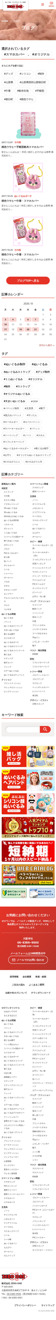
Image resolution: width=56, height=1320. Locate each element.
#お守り (7, 455)
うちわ (6, 581)
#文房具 (29, 408)
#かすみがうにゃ (11, 461)
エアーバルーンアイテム (42, 1090)
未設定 (5, 488)
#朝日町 (8, 99)
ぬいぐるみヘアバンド (13, 1132)
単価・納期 (40, 976)
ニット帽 (36, 1151)
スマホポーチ (9, 1202)
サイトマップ (47, 1305)
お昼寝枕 (7, 1161)
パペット (7, 621)
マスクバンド (38, 1172)
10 (5, 324)
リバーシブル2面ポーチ (14, 536)
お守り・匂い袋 (38, 596)
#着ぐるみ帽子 (41, 448)
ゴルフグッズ (38, 679)
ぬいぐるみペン (38, 528)
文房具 (33, 496)
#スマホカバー (14, 54)
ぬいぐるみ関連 (9, 614)
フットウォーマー (11, 1157)
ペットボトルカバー (40, 687)
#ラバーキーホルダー (13, 428)
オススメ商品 (9, 500)
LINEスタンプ (38, 703)
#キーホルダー (10, 421)
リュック (7, 666)
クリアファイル (38, 512)
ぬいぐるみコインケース (14, 650)
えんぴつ (36, 532)
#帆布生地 (23, 90)
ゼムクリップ (9, 1255)
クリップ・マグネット (41, 576)
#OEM (34, 401)
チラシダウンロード (41, 992)
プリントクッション (12, 683)
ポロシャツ (8, 545)
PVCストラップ (10, 1186)
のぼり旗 (7, 1073)
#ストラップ (23, 386)
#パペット (35, 428)
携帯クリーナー (38, 491)
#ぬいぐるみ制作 (14, 364)
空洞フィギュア (38, 563)
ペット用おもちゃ (11, 1044)
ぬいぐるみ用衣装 (11, 520)
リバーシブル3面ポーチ (14, 1048)
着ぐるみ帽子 (9, 634)
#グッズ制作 (43, 372)
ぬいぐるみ (8, 617)
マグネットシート (39, 571)
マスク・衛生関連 (38, 650)
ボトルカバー (9, 565)
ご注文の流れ (18, 984)
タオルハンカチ (10, 589)
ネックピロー (9, 1165)
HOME (5, 20)
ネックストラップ (39, 588)
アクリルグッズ (38, 580)
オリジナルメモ (38, 504)
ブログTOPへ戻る (28, 280)
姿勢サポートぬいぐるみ (14, 1121)
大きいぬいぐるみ (11, 630)
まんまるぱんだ (10, 1015)
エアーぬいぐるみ (11, 671)
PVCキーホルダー (11, 553)
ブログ (16, 20)
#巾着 (7, 90)
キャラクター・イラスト (42, 1250)
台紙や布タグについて (16, 992)
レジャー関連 (36, 671)
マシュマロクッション (13, 687)
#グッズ (8, 73)
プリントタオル (38, 625)
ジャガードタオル (39, 629)
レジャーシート (38, 691)
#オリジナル (41, 54)
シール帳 (7, 1239)
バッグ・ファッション (40, 601)
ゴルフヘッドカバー (40, 675)
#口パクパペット (31, 421)
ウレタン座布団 (10, 1173)
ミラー (35, 1160)
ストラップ (8, 491)
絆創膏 (35, 654)
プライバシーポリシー (25, 1305)
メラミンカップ (38, 1221)
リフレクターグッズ (40, 662)
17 (5, 329)
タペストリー (38, 1075)
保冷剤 (35, 695)
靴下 (34, 645)
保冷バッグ (37, 617)
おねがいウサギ (10, 1011)
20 (28, 329)
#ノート (27, 435)
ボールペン (8, 577)
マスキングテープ (39, 520)
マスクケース (38, 1168)
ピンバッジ (37, 592)
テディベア (8, 658)
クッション (7, 679)
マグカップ (37, 683)
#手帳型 (39, 90)
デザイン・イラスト (39, 700)
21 (35, 329)
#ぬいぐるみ (40, 364)
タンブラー (8, 593)
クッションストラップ (41, 567)
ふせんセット (38, 508)
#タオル (40, 435)
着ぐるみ (7, 654)
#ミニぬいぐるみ (13, 379)
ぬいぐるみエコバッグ (13, 646)
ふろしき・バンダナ (40, 641)
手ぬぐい (36, 637)
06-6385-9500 (28, 942)
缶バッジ (7, 561)
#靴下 (42, 408)
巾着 (34, 621)
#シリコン (25, 73)
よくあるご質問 (36, 984)
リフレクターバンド (40, 666)
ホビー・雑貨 (36, 541)
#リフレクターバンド (13, 441)
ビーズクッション (11, 1144)
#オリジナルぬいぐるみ (17, 393)
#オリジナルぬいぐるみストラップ (34, 455)
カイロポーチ (9, 638)
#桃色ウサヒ (27, 99)
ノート (35, 500)
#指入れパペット (12, 415)
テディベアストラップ (13, 1085)
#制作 (41, 73)
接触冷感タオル (38, 1131)
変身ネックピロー (11, 1169)
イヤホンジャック (11, 504)
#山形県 (8, 82)
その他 (6, 496)
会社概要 (27, 976)
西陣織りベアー (10, 1077)
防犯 (32, 658)
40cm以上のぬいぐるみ (14, 516)
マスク (6, 605)
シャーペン (8, 573)
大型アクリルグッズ (40, 1054)
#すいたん (32, 415)
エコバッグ (37, 604)
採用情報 (14, 976)
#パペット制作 (11, 408)
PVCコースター (38, 1237)
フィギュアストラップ (41, 559)
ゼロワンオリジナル (11, 1007)
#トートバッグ (10, 435)
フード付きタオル (39, 633)
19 (20, 329)
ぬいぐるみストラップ (13, 625)
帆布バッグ (37, 608)
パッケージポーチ (39, 1205)
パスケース (8, 524)
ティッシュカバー (11, 1117)
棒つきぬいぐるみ (11, 540)
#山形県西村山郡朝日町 (33, 82)
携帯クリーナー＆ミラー (14, 1194)
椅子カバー (8, 662)
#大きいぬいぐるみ (14, 401)
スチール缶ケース (39, 1038)
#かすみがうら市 (34, 461)
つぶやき (7, 609)
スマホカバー (9, 1198)
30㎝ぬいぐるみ (10, 512)
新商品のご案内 (9, 483)
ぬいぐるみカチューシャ (14, 675)
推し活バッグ (38, 1115)
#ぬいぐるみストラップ (17, 372)
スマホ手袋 (37, 1156)
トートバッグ (38, 613)
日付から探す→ (46, 345)
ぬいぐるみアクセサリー (14, 1112)
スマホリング (38, 487)
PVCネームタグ (38, 584)
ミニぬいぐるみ (10, 532)
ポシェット (8, 528)
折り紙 (6, 557)
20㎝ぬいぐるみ (10, 508)
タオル (6, 585)
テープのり (37, 516)
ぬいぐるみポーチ (11, 642)
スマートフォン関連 (39, 483)
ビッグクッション (11, 691)
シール (6, 569)
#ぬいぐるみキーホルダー (16, 448)
